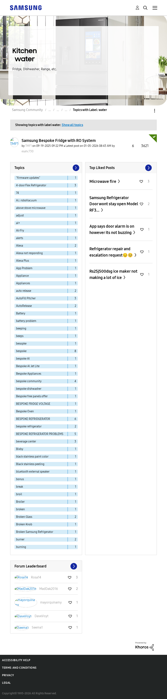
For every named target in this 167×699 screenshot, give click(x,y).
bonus (20, 479)
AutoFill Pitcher (26, 298)
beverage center (26, 441)
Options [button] (147, 111)
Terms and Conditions (19, 667)
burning (21, 547)
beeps (19, 336)
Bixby (19, 449)
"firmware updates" (28, 178)
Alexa (19, 245)
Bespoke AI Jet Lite (28, 366)
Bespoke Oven (25, 411)
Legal (6, 683)
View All (121, 167)
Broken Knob (24, 524)
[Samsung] (26, 7)
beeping (21, 328)
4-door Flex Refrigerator (31, 185)
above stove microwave (30, 208)
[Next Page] (75, 167)
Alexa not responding (29, 253)
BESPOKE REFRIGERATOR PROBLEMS (39, 434)
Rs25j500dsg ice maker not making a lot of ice (113, 274)
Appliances (23, 283)
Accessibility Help (16, 660)
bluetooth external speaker (32, 471)
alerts (19, 238)
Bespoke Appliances (28, 373)
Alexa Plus (22, 260)
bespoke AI (23, 358)
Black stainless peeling (30, 464)
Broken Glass (24, 517)
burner (20, 539)
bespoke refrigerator (29, 426)
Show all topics (72, 125)
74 (17, 193)
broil (19, 494)
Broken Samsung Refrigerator (34, 532)
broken (20, 509)
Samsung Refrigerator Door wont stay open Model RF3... (113, 204)
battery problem (26, 321)
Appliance (22, 276)
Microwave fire (103, 181)
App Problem (24, 268)
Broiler (20, 502)
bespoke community (29, 381)
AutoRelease (24, 306)
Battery (20, 313)
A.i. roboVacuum (26, 200)
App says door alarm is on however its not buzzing (111, 229)
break (19, 486)
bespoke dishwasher (28, 389)
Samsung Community (27, 110)
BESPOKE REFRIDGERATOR (33, 419)
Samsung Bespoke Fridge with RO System (59, 140)
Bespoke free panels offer (32, 396)
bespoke (21, 351)
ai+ (18, 223)
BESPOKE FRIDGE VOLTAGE (33, 404)
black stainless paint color (32, 456)
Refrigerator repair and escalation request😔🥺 (111, 252)
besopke (21, 343)
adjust (20, 215)
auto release (23, 291)
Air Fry (20, 230)
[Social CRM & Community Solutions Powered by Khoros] (144, 646)
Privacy (8, 675)
